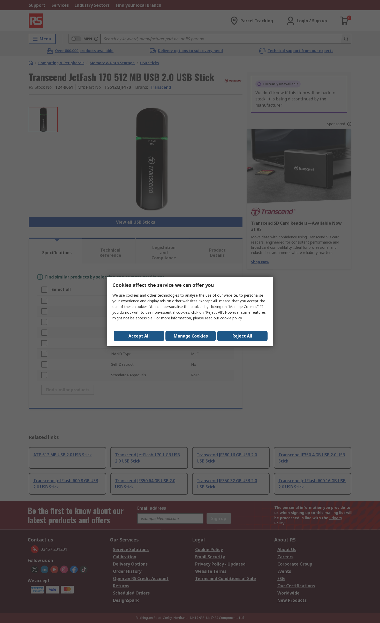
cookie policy (231, 318)
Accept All (139, 336)
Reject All (242, 336)
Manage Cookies (191, 336)
